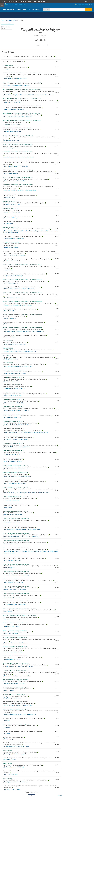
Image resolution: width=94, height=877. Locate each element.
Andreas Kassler (54, 551)
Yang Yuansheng (15, 597)
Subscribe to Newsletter (40, 1)
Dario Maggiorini (17, 124)
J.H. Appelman (16, 288)
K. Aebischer (19, 705)
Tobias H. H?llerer (45, 231)
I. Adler (16, 774)
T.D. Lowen (7, 403)
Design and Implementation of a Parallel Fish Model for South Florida (23, 364)
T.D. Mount (17, 789)
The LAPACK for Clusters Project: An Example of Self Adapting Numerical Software (27, 350)
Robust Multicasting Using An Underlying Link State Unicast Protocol (23, 558)
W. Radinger (17, 166)
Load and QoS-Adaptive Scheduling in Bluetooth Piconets (20, 588)
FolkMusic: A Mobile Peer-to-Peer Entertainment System (19, 505)
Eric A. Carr (13, 366)
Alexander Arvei (32, 432)
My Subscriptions (9, 9)
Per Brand (25, 157)
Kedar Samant (8, 483)
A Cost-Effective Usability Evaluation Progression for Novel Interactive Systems (26, 229)
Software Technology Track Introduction (15, 67)
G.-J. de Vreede (8, 218)
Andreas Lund (16, 439)
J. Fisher (24, 705)
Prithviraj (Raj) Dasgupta (10, 604)
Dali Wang (7, 366)
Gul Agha (6, 69)
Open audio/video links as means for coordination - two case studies (23, 322)
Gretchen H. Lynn (8, 560)
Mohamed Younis (8, 529)
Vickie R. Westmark (9, 690)
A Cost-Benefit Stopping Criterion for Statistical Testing (19, 726)
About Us (30, 1)
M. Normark (7, 324)
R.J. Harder (7, 311)
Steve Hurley (26, 447)
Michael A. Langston (20, 344)
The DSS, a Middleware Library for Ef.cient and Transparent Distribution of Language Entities (30, 153)
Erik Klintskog (7, 157)
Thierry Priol (16, 181)
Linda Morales (30, 331)
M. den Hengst (8, 255)
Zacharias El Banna (17, 157)
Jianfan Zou (7, 204)
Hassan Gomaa (8, 102)
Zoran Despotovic (9, 476)
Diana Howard (25, 95)
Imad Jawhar (7, 567)
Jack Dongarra (16, 351)
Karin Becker (20, 190)
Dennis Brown (14, 232)
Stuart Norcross (49, 95)
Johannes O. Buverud (42, 432)
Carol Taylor (15, 683)
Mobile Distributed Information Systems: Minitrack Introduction (22, 372)
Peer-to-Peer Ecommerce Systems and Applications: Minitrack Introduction (25, 467)
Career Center (22, 1)
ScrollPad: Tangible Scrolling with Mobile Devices (17, 437)
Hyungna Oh (13, 739)
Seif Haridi (31, 157)
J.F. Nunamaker (20, 238)
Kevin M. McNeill (24, 536)
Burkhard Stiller (15, 381)
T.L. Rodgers (7, 238)
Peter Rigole (7, 782)
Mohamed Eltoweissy (9, 331)
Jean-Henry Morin (15, 469)
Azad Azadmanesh (22, 604)
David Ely (13, 492)
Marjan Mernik (23, 78)
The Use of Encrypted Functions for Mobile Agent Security (20, 617)
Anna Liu (13, 197)
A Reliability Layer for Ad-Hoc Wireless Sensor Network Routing (21, 657)
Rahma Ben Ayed (31, 714)
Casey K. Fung (15, 140)
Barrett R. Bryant (8, 131)
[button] (86, 1)
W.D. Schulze (19, 746)
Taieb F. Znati (17, 560)
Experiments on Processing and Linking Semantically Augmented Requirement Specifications (30, 294)
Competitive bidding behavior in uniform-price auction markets (22, 731)
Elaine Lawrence (15, 754)
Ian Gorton (7, 197)
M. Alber (11, 166)
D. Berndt (12, 705)
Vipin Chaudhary (13, 359)
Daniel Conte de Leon (9, 298)
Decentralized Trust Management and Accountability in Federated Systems (25, 281)
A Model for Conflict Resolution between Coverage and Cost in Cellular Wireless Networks (29, 445)
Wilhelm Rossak (25, 410)
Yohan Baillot (6, 232)
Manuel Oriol (7, 500)
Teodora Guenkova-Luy (9, 553)
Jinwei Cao (7, 536)
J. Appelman (22, 255)
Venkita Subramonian (10, 109)
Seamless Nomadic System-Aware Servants (15, 122)
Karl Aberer (7, 469)
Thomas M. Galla (8, 676)
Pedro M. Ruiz (7, 551)
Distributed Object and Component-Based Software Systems (21, 129)
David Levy (13, 204)
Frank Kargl (7, 754)
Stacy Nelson (7, 698)
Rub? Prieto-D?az (8, 270)
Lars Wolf (23, 373)
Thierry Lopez (35, 492)
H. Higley (12, 311)
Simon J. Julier (54, 231)
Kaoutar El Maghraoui (17, 85)
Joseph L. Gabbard (16, 231)
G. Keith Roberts (8, 454)
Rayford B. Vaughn (17, 305)
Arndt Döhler (17, 410)
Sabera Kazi (14, 544)
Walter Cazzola (8, 124)
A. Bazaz (12, 223)
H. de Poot (17, 261)
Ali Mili (6, 714)
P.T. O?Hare (14, 403)
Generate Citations (7, 23)
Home (2, 20)
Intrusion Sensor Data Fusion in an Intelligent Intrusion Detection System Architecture (28, 303)
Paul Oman (22, 683)
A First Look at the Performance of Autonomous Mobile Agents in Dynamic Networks (28, 408)
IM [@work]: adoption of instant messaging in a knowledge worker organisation (26, 259)
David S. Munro (33, 95)
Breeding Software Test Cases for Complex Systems (18, 703)
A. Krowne (6, 223)
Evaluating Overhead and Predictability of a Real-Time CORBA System (23, 203)
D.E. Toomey (26, 746)
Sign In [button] (90, 1)
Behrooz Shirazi (8, 575)
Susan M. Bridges (27, 305)
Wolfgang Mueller (9, 425)
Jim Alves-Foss (19, 298)
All (46, 9)
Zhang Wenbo (21, 116)
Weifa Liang (7, 597)
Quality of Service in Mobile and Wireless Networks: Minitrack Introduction (25, 520)
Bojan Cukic (19, 714)
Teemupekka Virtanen (19, 388)
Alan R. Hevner (8, 666)
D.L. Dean (13, 238)
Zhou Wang (17, 373)
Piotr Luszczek (24, 351)
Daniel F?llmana (8, 439)
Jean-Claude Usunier (19, 476)
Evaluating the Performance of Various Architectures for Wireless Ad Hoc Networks (27, 580)
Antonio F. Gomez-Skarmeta (35, 551)
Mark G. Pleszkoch (9, 652)
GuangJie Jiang (12, 714)
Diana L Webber (17, 102)
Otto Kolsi (6, 461)
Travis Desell (7, 85)
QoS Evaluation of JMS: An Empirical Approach (16, 210)
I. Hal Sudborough (39, 331)
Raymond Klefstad (14, 78)
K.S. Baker (12, 337)
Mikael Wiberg (24, 439)
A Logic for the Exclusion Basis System (14, 316)
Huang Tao (29, 116)
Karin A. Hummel (17, 676)
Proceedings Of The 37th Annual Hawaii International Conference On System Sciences (28, 56)
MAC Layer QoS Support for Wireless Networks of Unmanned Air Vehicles (24, 542)
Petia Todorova (17, 522)
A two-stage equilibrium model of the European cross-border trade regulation (26, 758)
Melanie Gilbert (20, 492)
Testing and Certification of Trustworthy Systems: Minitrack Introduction (24, 665)
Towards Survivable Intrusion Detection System (17, 632)
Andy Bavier (15, 283)
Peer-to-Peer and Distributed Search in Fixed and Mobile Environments (24, 379)
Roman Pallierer (27, 676)
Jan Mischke (7, 381)
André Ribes (23, 181)
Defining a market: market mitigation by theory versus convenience (23, 718)
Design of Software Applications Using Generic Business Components (23, 146)
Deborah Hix (7, 231)
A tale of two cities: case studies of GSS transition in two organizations (24, 274)
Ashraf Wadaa (36, 529)
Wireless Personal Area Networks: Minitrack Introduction (20, 752)
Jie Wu (13, 567)
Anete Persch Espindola (10, 190)
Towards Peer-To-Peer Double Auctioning (15, 474)
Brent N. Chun (8, 283)
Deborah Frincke (13, 633)
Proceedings (8, 20)
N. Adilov (6, 746)
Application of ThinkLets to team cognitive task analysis (19, 309)
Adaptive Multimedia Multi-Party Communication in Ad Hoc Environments (24, 549)
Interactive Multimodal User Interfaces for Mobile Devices (20, 423)
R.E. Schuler (12, 746)
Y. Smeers (13, 759)
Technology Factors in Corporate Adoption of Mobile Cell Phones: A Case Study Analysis (29, 452)
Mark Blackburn (23, 643)
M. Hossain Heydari (21, 331)
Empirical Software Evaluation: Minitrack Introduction (19, 195)
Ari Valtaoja (21, 767)
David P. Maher (18, 514)
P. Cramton (7, 733)
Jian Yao (6, 774)
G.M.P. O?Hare (20, 403)
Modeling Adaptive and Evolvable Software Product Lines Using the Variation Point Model (29, 100)
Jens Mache (7, 492)
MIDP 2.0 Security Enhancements (12, 459)
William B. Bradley (8, 514)
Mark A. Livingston (35, 231)
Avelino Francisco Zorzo (30, 190)
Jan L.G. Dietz (16, 148)
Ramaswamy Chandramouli (11, 643)
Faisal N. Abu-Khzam (9, 344)
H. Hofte (12, 261)
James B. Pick (16, 454)
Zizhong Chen (8, 351)
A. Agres (6, 275)
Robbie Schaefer (18, 425)
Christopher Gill (20, 109)
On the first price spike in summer (13, 737)
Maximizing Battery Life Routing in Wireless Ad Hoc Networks (21, 595)
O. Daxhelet (7, 759)
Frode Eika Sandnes (9, 432)
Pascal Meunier (14, 247)
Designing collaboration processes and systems (17, 216)
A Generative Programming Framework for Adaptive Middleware (22, 107)
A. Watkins (7, 705)
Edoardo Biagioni (8, 659)
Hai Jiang (6, 359)
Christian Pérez (8, 181)
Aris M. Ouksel (24, 469)
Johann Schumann (16, 698)
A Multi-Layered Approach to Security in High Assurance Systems (22, 681)
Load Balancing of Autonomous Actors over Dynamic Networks (21, 84)
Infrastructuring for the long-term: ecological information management (24, 335)
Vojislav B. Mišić (8, 589)
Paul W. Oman (7, 626)
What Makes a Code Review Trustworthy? (15, 696)
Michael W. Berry (28, 366)
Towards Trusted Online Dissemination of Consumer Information (22, 329)
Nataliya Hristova (8, 417)
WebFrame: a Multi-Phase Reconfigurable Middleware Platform (21, 115)
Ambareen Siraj (8, 305)
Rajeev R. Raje (17, 131)
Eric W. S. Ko (16, 589)
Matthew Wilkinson (44, 492)
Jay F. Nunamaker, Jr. (34, 536)
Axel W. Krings (8, 611)
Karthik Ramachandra (9, 582)
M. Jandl (6, 166)
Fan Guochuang (8, 116)
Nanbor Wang (8, 173)
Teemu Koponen (8, 388)
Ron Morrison (41, 95)
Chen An (15, 116)
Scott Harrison (23, 619)
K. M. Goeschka (24, 166)
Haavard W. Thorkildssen (21, 432)
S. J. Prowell (7, 727)
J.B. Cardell (7, 720)
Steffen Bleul (26, 425)
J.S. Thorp (11, 789)
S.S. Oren (11, 774)
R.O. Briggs (15, 218)
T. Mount (6, 739)
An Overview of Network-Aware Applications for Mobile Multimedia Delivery (25, 535)
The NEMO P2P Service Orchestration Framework (17, 513)
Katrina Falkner (8, 95)
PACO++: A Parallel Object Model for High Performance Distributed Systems (25, 179)
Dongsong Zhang (14, 536)
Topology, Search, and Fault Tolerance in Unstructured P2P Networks (23, 481)
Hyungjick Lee (8, 619)
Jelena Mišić (23, 589)
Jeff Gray (6, 78)
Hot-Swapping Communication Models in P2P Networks (19, 498)
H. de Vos (6, 261)
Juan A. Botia (46, 551)
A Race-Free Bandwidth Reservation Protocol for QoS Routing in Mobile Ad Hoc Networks (29, 566)
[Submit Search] (88, 9)
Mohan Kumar (17, 575)
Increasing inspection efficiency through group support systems (22, 236)
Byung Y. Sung (25, 575)
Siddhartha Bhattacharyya (19, 483)
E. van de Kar (15, 255)
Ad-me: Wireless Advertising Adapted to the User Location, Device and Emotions (26, 416)
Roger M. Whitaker (9, 447)
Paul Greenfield (16, 212)
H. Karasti (6, 337)
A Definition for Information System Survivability (17, 689)
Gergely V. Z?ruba (24, 754)
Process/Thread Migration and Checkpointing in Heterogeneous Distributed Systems (28, 357)
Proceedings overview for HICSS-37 (13, 61)
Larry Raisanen (18, 447)
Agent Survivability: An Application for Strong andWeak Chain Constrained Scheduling (28, 610)
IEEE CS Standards (12, 1)
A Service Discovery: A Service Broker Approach (17, 386)
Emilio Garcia (24, 551)
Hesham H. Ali (19, 582)
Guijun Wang (7, 140)
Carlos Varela (27, 85)
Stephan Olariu (8, 522)
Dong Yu (6, 633)
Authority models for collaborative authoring (16, 221)
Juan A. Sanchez (16, 551)
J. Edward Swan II (25, 231)
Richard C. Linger (18, 652)
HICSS (14, 20)
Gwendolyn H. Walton (27, 666)
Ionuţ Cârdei (7, 544)
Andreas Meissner (9, 373)
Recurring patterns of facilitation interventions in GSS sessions (21, 287)
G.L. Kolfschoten (8, 288)
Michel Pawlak (15, 500)
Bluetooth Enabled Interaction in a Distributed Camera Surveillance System (25, 780)
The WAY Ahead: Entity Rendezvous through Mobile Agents (20, 401)
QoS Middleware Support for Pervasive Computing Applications (22, 573)
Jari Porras (7, 767)
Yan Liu (25, 714)
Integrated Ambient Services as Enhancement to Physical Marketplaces (24, 394)
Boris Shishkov (8, 148)
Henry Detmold (17, 95)
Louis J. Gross (19, 366)
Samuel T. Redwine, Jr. (10, 318)
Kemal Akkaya (17, 529)
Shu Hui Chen (17, 659)
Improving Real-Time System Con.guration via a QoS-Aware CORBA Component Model (28, 171)
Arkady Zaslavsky (17, 395)
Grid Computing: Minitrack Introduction (14, 342)
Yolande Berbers (15, 782)
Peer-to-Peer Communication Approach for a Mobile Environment (22, 765)
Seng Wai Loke (8, 395)
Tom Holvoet (23, 782)
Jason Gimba (27, 492)
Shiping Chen (7, 212)
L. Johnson (29, 705)
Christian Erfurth (8, 410)
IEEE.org (4, 1)
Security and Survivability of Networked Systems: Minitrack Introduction (24, 624)
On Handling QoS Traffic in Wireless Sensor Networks (18, 527)
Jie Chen (6, 789)
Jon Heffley (7, 247)
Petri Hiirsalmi (14, 767)
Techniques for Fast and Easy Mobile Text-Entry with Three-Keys (22, 430)
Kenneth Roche (32, 351)
